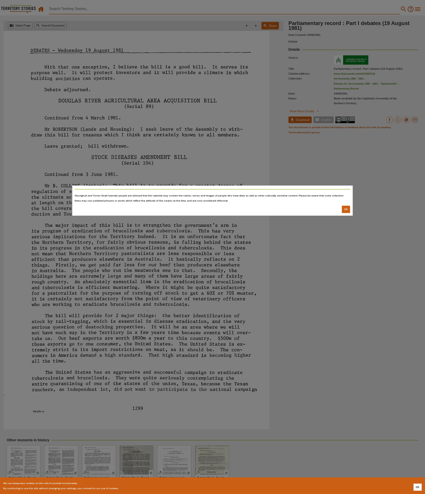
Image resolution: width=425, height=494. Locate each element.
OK (346, 209)
